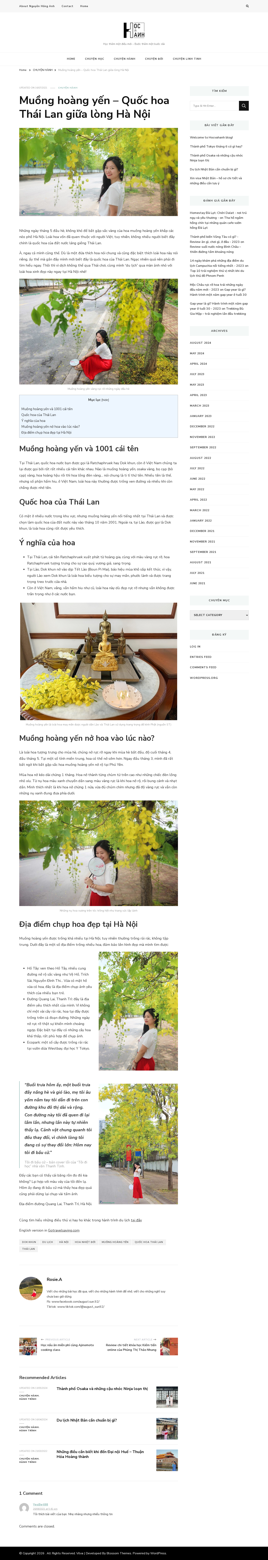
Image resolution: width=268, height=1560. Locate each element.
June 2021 (197, 583)
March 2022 (199, 510)
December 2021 (202, 531)
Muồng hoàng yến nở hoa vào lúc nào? (50, 426)
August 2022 (200, 458)
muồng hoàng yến (115, 1242)
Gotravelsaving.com (63, 1230)
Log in (195, 646)
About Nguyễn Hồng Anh (37, 6)
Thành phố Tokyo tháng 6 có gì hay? (216, 146)
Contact (67, 6)
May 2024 (197, 353)
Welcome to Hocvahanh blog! (211, 137)
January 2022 (201, 521)
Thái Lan (28, 1249)
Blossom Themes (119, 1553)
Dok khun (29, 1242)
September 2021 (203, 552)
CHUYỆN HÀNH (124, 59)
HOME (71, 59)
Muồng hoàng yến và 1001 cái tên (47, 409)
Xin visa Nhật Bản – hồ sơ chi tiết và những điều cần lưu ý (216, 180)
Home (84, 6)
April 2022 (198, 500)
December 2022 (202, 426)
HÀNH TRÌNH (27, 1399)
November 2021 (202, 542)
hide (105, 400)
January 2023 (201, 416)
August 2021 (200, 562)
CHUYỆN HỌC (94, 59)
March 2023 (199, 406)
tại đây (136, 1220)
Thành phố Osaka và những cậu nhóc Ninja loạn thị (102, 1388)
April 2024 (198, 364)
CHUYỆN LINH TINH (187, 59)
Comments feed (203, 667)
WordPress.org (204, 678)
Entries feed (201, 657)
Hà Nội (64, 1242)
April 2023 (198, 395)
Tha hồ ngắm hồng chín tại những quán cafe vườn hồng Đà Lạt (216, 223)
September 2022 (203, 447)
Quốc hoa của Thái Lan (38, 415)
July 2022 (197, 468)
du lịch (47, 1242)
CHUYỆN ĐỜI (154, 59)
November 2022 (202, 437)
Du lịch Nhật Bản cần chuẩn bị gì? (87, 1420)
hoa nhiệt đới (85, 1242)
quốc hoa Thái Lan (149, 1242)
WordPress (158, 1553)
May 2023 (197, 385)
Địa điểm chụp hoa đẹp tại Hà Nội (46, 432)
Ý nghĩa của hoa (33, 421)
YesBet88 (40, 1504)
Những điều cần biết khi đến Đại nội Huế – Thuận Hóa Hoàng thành (100, 1454)
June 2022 (197, 479)
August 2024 (200, 343)
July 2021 (197, 573)
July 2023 (197, 374)
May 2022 (197, 489)
